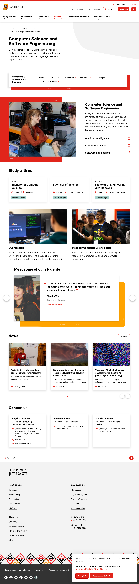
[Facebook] (6, 579)
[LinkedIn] (16, 579)
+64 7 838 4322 (21, 440)
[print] (7, 458)
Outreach (84, 78)
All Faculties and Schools (30, 28)
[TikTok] (21, 579)
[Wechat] (26, 579)
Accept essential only (102, 576)
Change (133, 4)
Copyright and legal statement (17, 570)
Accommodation (78, 508)
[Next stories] (128, 396)
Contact (71, 9)
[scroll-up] (131, 458)
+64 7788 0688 (79, 528)
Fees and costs (15, 499)
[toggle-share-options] (14, 458)
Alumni (80, 9)
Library (88, 9)
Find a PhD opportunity (80, 499)
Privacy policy (39, 570)
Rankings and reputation (19, 531)
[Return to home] (13, 7)
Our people (100, 78)
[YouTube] (31, 579)
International (76, 490)
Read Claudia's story (54, 305)
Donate (97, 9)
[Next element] (6, 298)
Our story (13, 522)
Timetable (13, 490)
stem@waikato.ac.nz (23, 443)
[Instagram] (11, 579)
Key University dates (79, 494)
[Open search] (133, 9)
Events (124, 336)
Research (69, 78)
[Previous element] (132, 298)
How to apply (14, 494)
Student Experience (48, 81)
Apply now (124, 9)
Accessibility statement (59, 570)
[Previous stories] (122, 396)
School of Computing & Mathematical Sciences (25, 31)
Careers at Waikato (17, 535)
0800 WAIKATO (79, 520)
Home (11, 28)
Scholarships (14, 504)
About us (18, 28)
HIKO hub (13, 508)
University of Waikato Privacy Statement (92, 569)
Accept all (82, 576)
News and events (16, 526)
